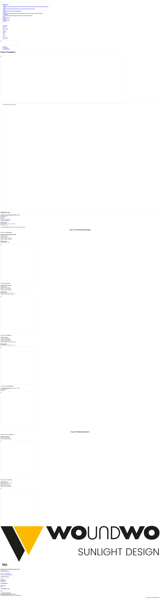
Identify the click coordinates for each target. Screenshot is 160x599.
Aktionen (5, 18)
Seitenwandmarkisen (30, 6)
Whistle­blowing (18, 595)
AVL (1, 586)
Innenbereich (3, 581)
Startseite (5, 46)
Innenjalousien (12, 11)
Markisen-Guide (6, 20)
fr (4, 32)
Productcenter (14, 13)
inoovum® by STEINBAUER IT (153, 597)
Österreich (5, 26)
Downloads (40, 13)
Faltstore (4, 11)
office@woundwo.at (8, 574)
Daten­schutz (8, 595)
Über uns (5, 15)
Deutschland (5, 28)
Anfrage (4, 21)
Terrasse (2, 579)
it (3, 34)
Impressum (2, 595)
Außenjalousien (21, 8)
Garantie (12, 595)
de (3, 27)
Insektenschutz (32, 8)
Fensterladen (26, 8)
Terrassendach (45, 6)
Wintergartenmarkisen (15, 6)
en (3, 38)
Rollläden (12, 8)
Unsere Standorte (22, 15)
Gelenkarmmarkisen (7, 6)
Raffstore (16, 8)
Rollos (7, 11)
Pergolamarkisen (23, 6)
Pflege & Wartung (20, 13)
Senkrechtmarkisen (6, 8)
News (4, 16)
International (5, 37)
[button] (5, 25)
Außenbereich (3, 580)
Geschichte (17, 15)
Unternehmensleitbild (11, 15)
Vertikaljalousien (18, 11)
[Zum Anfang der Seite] (1, 1)
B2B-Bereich (3, 585)
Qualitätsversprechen (7, 13)
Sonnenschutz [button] (5, 4)
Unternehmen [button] (5, 14)
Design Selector (35, 13)
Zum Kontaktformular (4, 220)
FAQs (1, 590)
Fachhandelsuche (6, 17)
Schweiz (4, 31)
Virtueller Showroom (28, 13)
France (4, 35)
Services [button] (4, 12)
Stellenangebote (29, 15)
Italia (4, 33)
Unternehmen (5, 47)
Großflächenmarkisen (38, 6)
